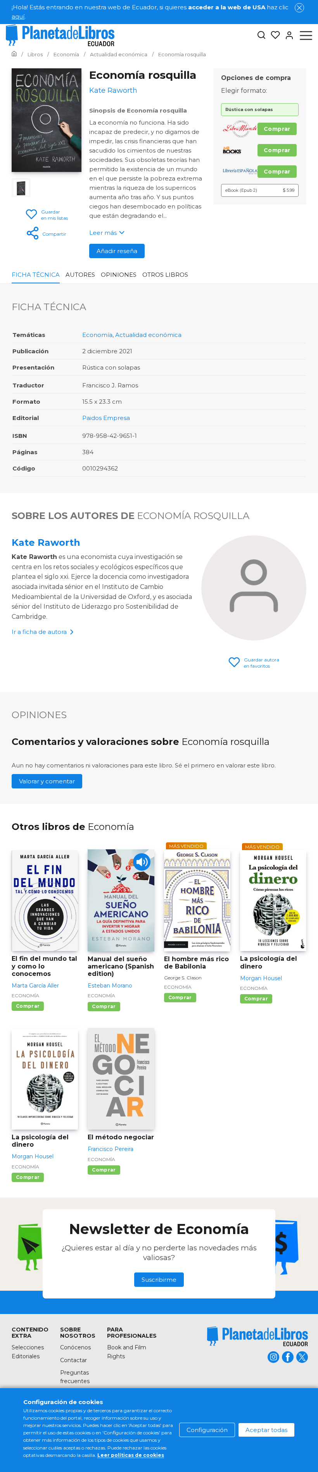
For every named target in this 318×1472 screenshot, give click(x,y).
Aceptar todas (266, 1430)
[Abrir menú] (306, 35)
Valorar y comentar (47, 781)
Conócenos (75, 1347)
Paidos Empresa (106, 418)
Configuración (207, 1430)
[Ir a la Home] (14, 54)
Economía (97, 334)
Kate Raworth (46, 542)
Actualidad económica (148, 334)
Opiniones (119, 274)
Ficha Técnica (36, 274)
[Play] (141, 862)
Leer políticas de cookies (130, 1455)
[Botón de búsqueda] (261, 35)
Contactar (73, 1360)
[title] (257, 1336)
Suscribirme (159, 1279)
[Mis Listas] (273, 35)
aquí (18, 16)
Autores (80, 274)
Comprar (277, 128)
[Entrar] (287, 35)
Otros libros (165, 274)
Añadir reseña (117, 251)
